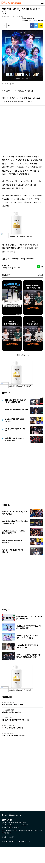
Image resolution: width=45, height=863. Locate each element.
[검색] (38, 2)
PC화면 (12, 837)
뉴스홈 (4, 837)
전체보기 (40, 275)
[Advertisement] (22, 129)
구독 (41, 267)
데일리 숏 (6, 275)
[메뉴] (42, 2)
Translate (39, 20)
